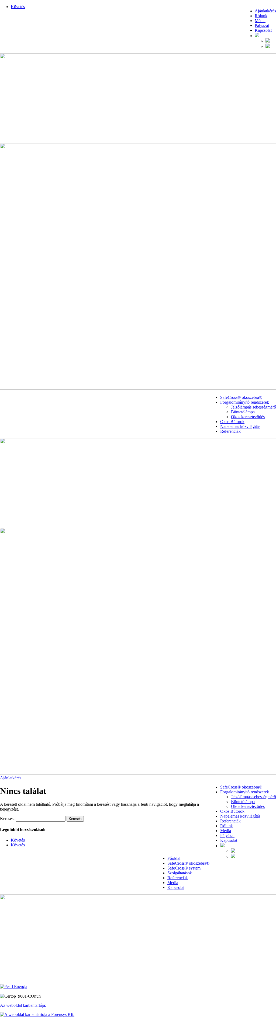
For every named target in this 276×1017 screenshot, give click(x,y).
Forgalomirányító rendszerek (244, 402)
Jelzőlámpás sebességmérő (253, 407)
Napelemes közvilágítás (240, 426)
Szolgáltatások (179, 873)
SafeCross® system (184, 868)
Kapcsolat (263, 30)
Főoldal (173, 858)
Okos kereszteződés (248, 416)
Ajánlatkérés (265, 11)
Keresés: (7, 818)
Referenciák (230, 431)
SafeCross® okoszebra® (241, 397)
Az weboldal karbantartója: (23, 1005)
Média (260, 20)
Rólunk (261, 15)
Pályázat (262, 25)
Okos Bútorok (232, 421)
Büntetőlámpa (243, 412)
